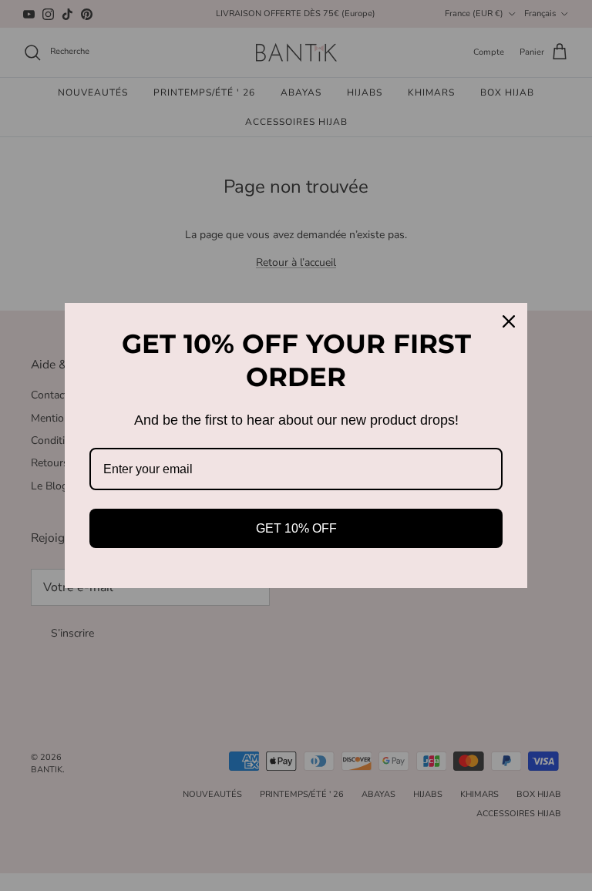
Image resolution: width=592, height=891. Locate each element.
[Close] (508, 321)
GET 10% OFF (296, 528)
